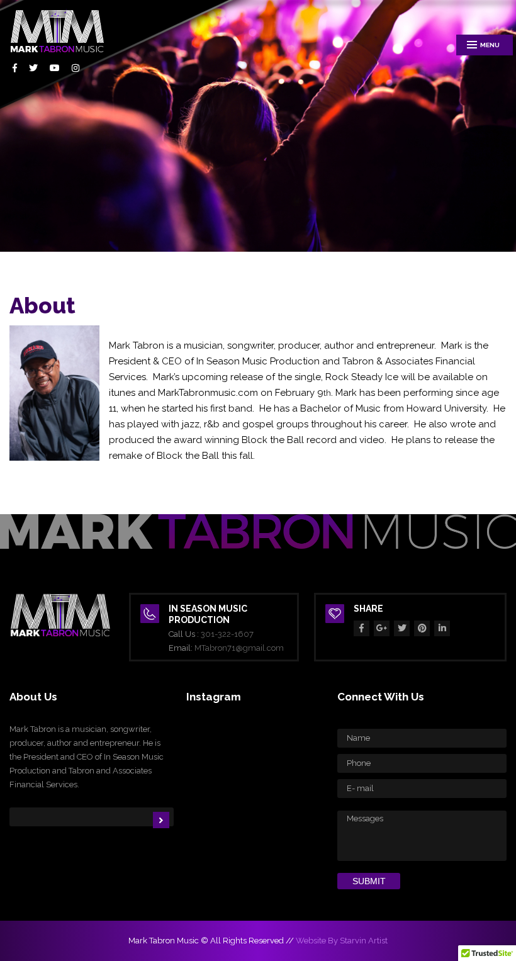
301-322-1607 (227, 634)
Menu (490, 45)
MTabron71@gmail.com (239, 648)
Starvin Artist (364, 940)
